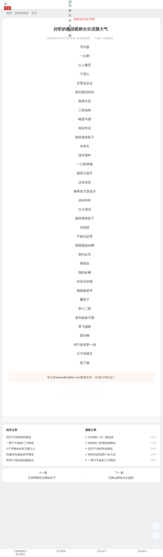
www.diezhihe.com (68, 377)
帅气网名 (20, 554)
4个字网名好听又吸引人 (21, 448)
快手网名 (61, 551)
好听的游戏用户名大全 (102, 454)
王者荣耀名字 (20, 551)
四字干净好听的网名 (18, 437)
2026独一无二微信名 (101, 437)
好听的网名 (22, 13)
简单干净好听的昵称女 (20, 460)
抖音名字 (102, 551)
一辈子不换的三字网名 (20, 443)
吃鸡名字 (142, 551)
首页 (9, 13)
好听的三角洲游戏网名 (102, 443)
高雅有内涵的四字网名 (20, 454)
